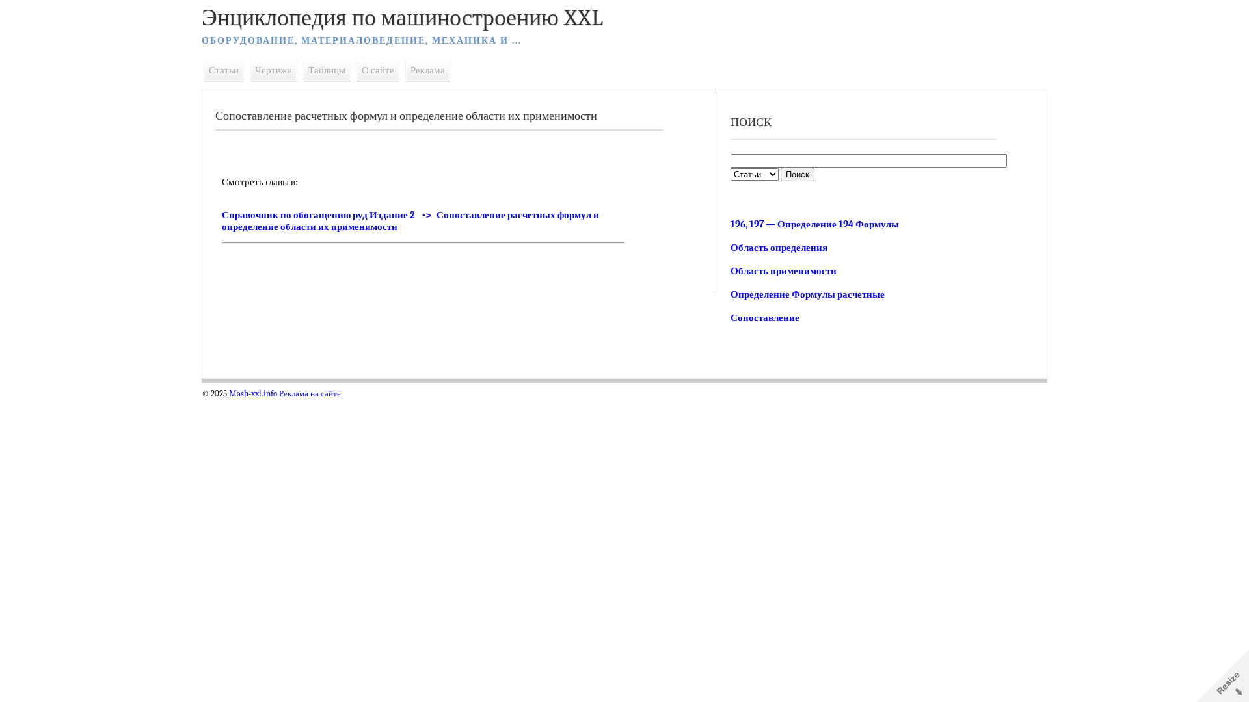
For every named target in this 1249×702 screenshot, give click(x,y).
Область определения (779, 248)
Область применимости (784, 271)
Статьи (224, 70)
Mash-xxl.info (253, 393)
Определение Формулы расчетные (808, 294)
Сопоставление (765, 318)
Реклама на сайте (310, 393)
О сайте (378, 70)
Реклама (427, 70)
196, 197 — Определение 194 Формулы (815, 224)
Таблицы (326, 70)
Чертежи (273, 70)
